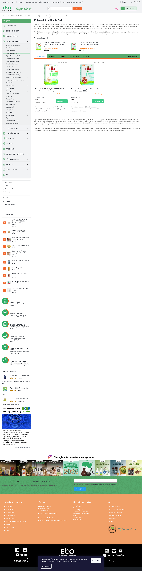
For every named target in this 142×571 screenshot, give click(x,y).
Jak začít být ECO (78, 510)
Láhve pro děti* (10, 88)
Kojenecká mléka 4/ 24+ (12, 61)
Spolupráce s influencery (81, 514)
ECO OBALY (10, 139)
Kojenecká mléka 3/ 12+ (12, 59)
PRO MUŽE (9, 144)
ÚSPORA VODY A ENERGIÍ (15, 154)
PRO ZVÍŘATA (10, 149)
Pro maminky (9, 112)
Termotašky (9, 96)
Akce (8, 186)
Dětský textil (9, 110)
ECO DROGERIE (11, 26)
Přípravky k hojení (11, 118)
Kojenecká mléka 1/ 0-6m (13, 53)
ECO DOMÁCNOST (12, 31)
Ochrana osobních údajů (117, 509)
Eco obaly (9, 506)
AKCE (8, 175)
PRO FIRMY (10, 164)
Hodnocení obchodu (31, 2)
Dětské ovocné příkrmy (12, 69)
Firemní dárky (55, 2)
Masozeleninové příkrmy (13, 75)
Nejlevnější (52, 56)
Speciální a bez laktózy (12, 64)
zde (78, 561)
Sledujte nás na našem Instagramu (74, 457)
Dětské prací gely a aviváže (13, 45)
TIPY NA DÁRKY (11, 170)
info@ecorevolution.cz (50, 513)
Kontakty (20, 2)
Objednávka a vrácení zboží (74, 2)
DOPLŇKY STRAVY (12, 128)
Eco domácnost (10, 515)
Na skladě (9, 183)
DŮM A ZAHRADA (12, 159)
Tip (7, 192)
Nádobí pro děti (10, 91)
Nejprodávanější (74, 56)
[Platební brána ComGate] (113, 553)
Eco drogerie (9, 509)
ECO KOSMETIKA (12, 36)
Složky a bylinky (78, 517)
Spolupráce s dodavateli (80, 512)
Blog (63, 2)
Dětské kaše (9, 67)
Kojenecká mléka (10, 50)
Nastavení (46, 566)
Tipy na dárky (10, 527)
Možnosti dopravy (114, 506)
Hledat (77, 8)
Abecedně (86, 56)
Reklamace (112, 518)
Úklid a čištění (10, 107)
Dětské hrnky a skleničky (13, 102)
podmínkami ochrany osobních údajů (104, 485)
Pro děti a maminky (11, 518)
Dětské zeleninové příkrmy (13, 72)
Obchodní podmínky (115, 512)
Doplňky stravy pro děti (12, 123)
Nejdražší (62, 56)
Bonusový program (115, 515)
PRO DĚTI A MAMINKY (13, 41)
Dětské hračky (10, 115)
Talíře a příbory (10, 99)
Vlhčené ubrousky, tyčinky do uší (15, 80)
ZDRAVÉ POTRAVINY (13, 133)
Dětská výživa (10, 48)
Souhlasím (96, 560)
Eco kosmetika (10, 512)
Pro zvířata (9, 524)
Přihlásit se (80, 489)
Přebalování (9, 83)
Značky (75, 515)
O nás (13, 2)
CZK (124, 2)
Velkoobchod (5, 2)
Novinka (9, 189)
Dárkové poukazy (44, 2)
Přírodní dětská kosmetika (13, 77)
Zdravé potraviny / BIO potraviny (16, 521)
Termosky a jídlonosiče (12, 94)
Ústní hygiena (10, 86)
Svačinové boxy (10, 104)
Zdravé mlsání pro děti (12, 121)
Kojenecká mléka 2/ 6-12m (13, 56)
